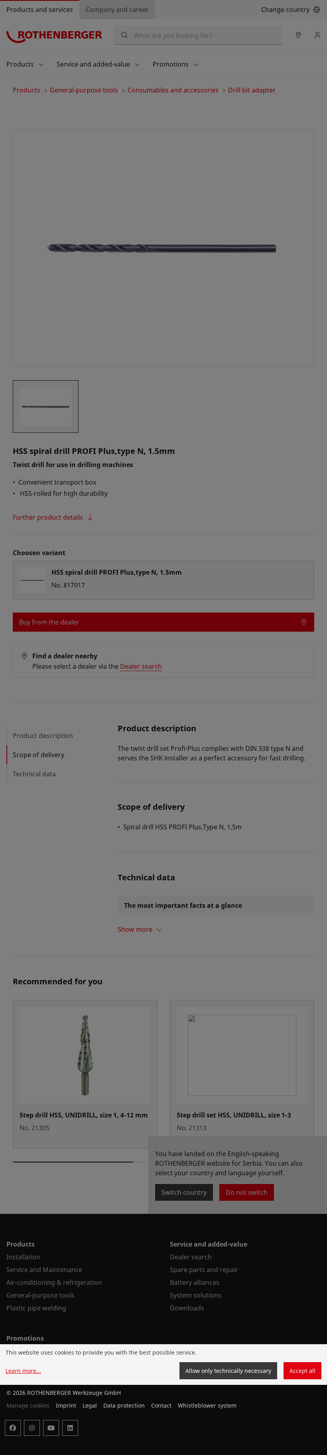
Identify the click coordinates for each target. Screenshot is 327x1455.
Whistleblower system (207, 1405)
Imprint (66, 1405)
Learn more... (23, 1370)
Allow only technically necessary (228, 1370)
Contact (161, 1405)
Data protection (124, 1405)
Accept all (302, 1370)
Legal (90, 1405)
